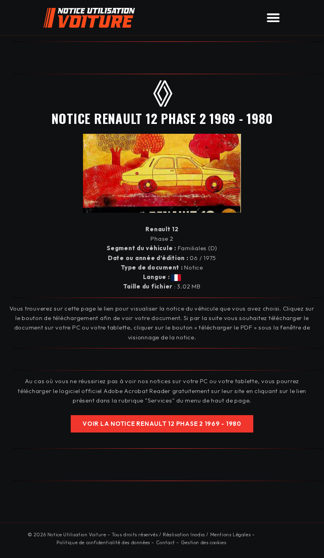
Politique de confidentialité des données (103, 542)
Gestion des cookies (203, 542)
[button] (273, 17)
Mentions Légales (230, 534)
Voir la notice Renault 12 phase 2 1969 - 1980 (162, 423)
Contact (165, 542)
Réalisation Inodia (184, 534)
